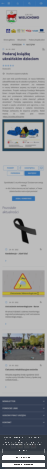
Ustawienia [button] (24, 450)
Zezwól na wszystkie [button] (23, 465)
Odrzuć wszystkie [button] (24, 457)
